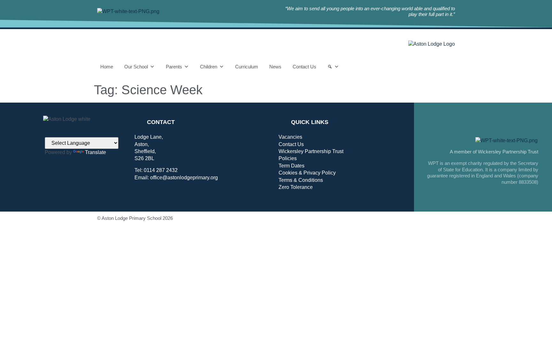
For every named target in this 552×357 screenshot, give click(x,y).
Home (106, 66)
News (275, 66)
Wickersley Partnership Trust (311, 151)
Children (208, 66)
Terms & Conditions (301, 180)
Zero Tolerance (296, 187)
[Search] (333, 66)
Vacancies (290, 137)
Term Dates (291, 165)
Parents (174, 66)
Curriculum (246, 66)
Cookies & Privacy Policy (307, 172)
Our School (136, 66)
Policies (288, 158)
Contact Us (304, 66)
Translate (95, 152)
